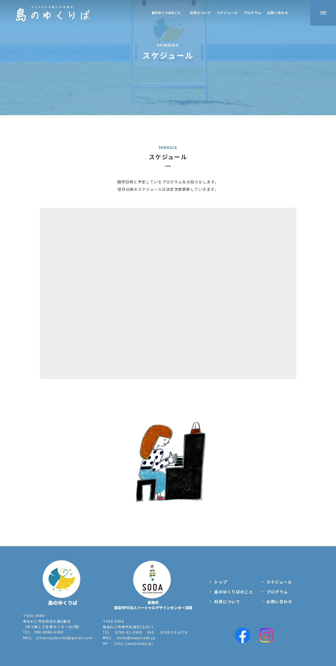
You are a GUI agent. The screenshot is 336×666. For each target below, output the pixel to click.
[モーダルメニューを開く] (323, 13)
